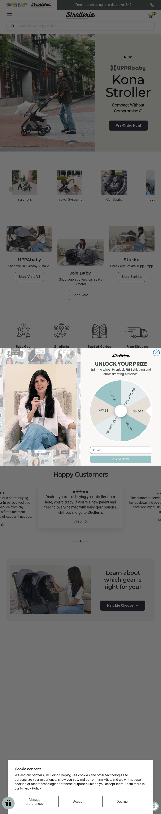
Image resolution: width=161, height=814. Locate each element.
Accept (78, 802)
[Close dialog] (156, 353)
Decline (122, 802)
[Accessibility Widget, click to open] (154, 806)
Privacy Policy (30, 788)
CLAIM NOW (120, 459)
